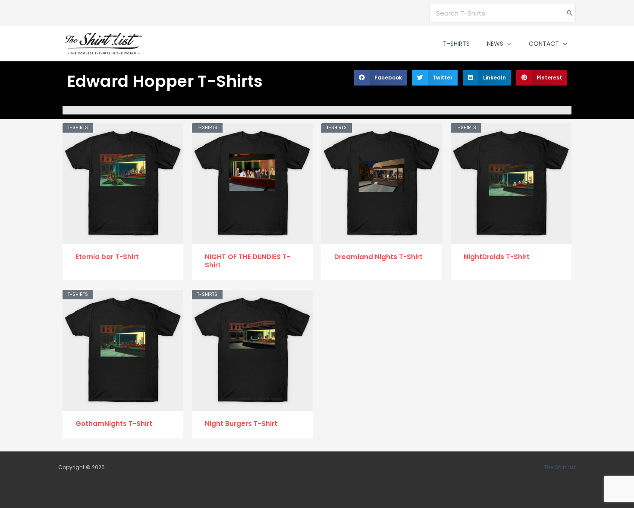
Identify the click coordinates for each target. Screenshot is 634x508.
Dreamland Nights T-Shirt (378, 256)
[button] (507, 43)
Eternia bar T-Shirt (107, 256)
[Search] (569, 13)
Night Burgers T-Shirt (241, 423)
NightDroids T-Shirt (497, 256)
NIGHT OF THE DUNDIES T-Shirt (247, 261)
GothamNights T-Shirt (113, 423)
